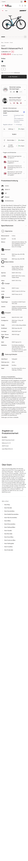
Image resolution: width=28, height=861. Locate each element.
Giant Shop (7, 504)
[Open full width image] (25, 36)
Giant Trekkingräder (9, 543)
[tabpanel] (14, 22)
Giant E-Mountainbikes (9, 524)
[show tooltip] (24, 112)
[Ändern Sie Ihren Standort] (25, 2)
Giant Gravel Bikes (8, 537)
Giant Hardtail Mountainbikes (11, 514)
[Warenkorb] (25, 6)
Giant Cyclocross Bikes (9, 540)
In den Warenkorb (12, 76)
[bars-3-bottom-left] (3, 5)
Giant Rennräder (8, 533)
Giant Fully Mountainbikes (10, 517)
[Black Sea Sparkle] (2, 61)
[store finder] (21, 1)
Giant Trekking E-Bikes (9, 527)
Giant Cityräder (8, 530)
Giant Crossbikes (8, 546)
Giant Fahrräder (8, 508)
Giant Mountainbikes (9, 511)
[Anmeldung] (22, 6)
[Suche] (20, 6)
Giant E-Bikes (7, 521)
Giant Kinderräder (8, 550)
